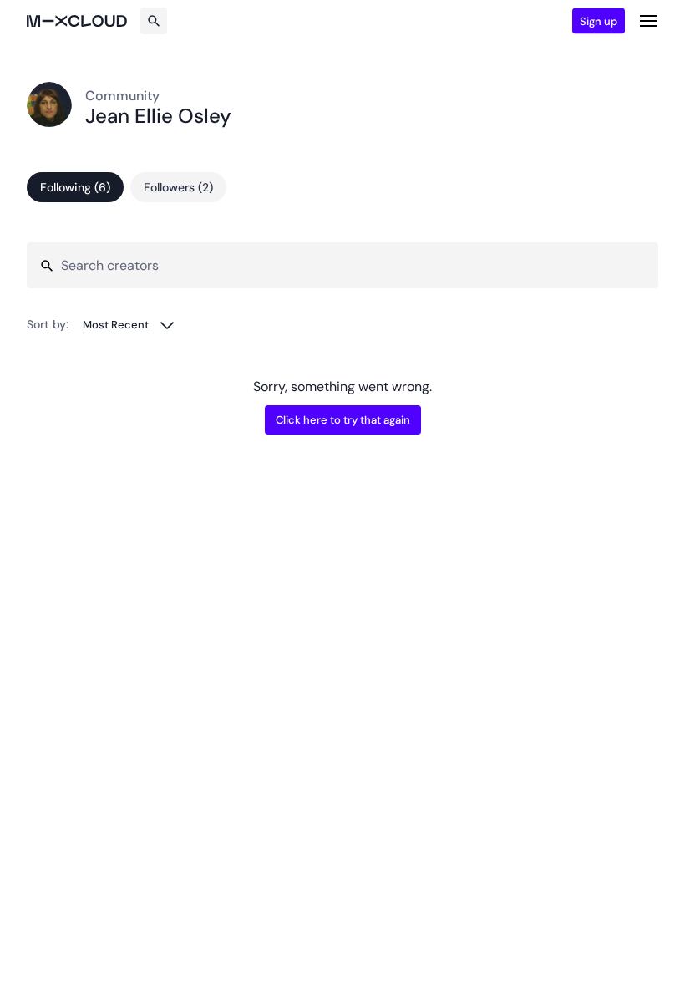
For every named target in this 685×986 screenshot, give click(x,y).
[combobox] (129, 324)
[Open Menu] (648, 21)
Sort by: (47, 324)
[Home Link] (77, 21)
